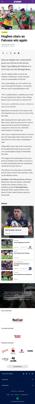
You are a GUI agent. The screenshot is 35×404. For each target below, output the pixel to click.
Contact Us (16, 394)
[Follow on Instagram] (32, 373)
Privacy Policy (21, 391)
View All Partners (17, 366)
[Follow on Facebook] (26, 373)
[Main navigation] (2, 2)
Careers (8, 394)
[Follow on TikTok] (23, 373)
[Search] (33, 2)
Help (12, 394)
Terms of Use (14, 391)
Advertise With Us (24, 394)
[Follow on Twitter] (29, 373)
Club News (4, 32)
